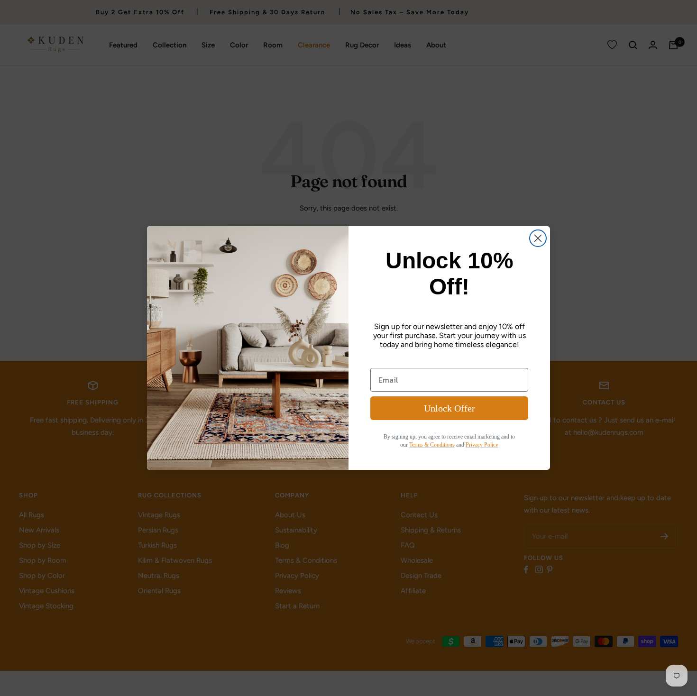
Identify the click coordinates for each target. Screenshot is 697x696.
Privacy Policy (482, 444)
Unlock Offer (449, 408)
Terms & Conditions (432, 444)
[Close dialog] (538, 238)
